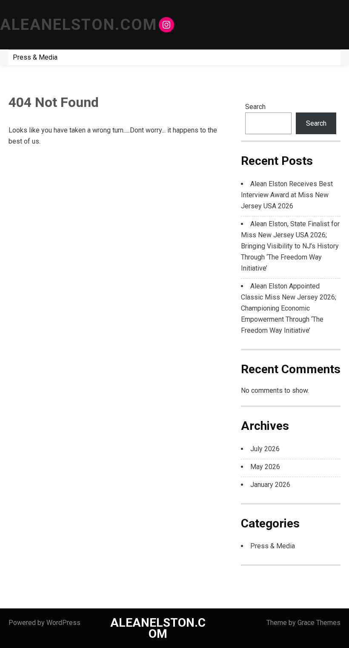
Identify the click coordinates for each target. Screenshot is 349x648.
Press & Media (35, 57)
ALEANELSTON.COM (78, 25)
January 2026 (270, 485)
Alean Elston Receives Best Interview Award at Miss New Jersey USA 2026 (287, 195)
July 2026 (265, 449)
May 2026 (265, 467)
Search (255, 107)
